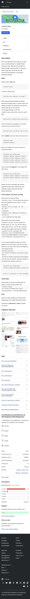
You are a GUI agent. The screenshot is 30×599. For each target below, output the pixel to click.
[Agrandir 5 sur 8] (26, 321)
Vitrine (17, 538)
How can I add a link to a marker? (10, 400)
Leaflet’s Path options (15, 229)
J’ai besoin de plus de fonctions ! (10, 405)
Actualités (4, 540)
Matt (3, 567)
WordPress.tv (5, 560)
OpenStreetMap (14, 68)
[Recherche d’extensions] (16, 11)
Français (7, 579)
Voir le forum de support (7, 516)
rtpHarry (7, 445)
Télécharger (5, 32)
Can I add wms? (5, 380)
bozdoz (6, 28)
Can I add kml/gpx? (6, 375)
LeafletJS (18, 61)
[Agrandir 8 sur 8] (26, 346)
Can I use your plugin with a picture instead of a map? (8, 389)
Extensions (19, 543)
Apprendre (4, 550)
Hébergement (5, 543)
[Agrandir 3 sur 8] (12, 335)
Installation (6, 45)
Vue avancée (4, 477)
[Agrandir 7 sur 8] (26, 337)
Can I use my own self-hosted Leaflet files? (7, 395)
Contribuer (18, 550)
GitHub (5, 305)
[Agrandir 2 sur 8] (12, 324)
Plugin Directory (5, 6)
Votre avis (4, 501)
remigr (6, 435)
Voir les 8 (26, 466)
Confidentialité (5, 545)
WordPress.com (6, 565)
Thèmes (18, 540)
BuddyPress (5, 572)
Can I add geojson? (6, 371)
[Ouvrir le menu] (27, 2)
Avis (4, 42)
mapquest (18, 473)
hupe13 (6, 431)
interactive (18, 470)
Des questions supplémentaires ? (10, 409)
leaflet (23, 470)
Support (5, 53)
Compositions (19, 545)
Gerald (6, 440)
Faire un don (20, 555)
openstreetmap (24, 473)
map (27, 470)
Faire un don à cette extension (9, 529)
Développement (7, 49)
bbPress (4, 570)
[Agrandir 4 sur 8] (26, 314)
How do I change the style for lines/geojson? (7, 365)
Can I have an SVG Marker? (8, 361)
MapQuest (23, 68)
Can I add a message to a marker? (10, 384)
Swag (18, 558)
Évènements (19, 553)
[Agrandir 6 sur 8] (26, 329)
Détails (5, 38)
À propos (3, 538)
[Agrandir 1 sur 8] (12, 314)
